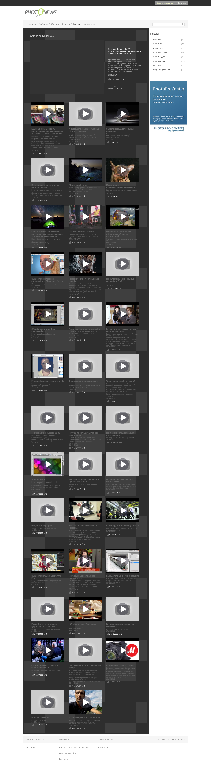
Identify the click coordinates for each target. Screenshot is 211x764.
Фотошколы (169, 61)
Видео (76, 24)
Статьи (55, 24)
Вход (180, 3)
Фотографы (168, 44)
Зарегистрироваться (165, 3)
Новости (31, 24)
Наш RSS (30, 747)
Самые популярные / (42, 35)
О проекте (64, 739)
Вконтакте (103, 747)
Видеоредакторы (168, 70)
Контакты (63, 759)
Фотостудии (168, 57)
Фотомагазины (168, 52)
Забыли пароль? (107, 739)
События (43, 24)
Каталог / (155, 33)
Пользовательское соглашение (74, 747)
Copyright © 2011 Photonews (171, 739)
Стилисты (168, 48)
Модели (168, 65)
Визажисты (168, 40)
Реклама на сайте (67, 753)
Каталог (66, 24)
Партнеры (88, 24)
